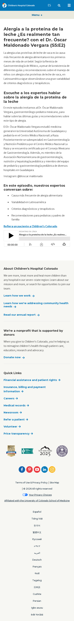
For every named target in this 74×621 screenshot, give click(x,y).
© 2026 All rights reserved (37, 488)
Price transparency (16, 433)
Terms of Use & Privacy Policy (31, 482)
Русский (37, 539)
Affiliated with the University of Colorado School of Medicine (37, 500)
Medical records (15, 405)
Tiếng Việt (37, 518)
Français (37, 566)
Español (37, 511)
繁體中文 (37, 532)
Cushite (37, 594)
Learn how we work (17, 295)
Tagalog (37, 580)
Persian (37, 601)
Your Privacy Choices (40, 494)
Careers (9, 398)
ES (51, 5)
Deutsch (37, 559)
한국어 (37, 525)
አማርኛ (37, 546)
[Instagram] (52, 469)
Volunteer (10, 426)
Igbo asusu (37, 607)
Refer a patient (14, 419)
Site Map (54, 482)
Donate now (12, 357)
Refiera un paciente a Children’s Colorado (30, 226)
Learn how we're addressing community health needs (36, 305)
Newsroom (11, 412)
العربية (37, 553)
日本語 (37, 587)
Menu (36, 15)
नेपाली (37, 573)
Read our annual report (20, 314)
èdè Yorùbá (37, 614)
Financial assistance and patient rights (30, 380)
